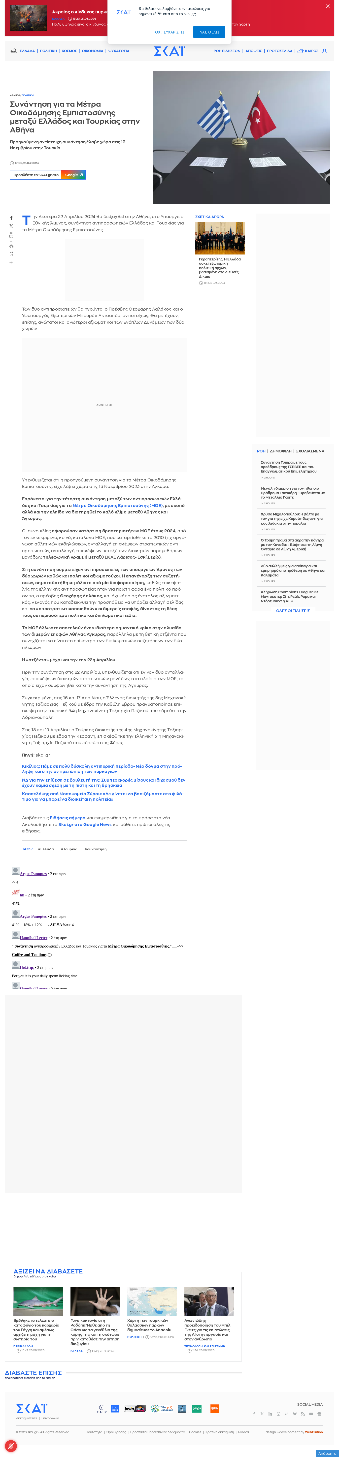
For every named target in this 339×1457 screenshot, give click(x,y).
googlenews (319, 1413)
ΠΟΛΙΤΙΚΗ (48, 51)
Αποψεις (253, 51)
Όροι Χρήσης (116, 1432)
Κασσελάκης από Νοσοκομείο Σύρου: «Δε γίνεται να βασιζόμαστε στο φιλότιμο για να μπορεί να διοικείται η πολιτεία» (103, 796)
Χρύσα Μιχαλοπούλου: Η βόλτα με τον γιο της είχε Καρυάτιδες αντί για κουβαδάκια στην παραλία (292, 518)
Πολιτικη (28, 95)
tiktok (286, 1413)
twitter (11, 226)
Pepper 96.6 (181, 1408)
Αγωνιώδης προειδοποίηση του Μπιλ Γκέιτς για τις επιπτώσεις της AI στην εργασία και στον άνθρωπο (207, 1330)
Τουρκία (70, 849)
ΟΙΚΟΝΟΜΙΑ (92, 51)
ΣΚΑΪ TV (102, 1408)
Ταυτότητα (94, 1432)
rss (303, 1413)
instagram (278, 1413)
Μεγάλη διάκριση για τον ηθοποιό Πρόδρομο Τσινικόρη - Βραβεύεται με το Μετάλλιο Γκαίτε (293, 493)
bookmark (11, 253)
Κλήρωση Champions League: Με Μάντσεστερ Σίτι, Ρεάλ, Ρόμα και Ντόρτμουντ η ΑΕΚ (289, 596)
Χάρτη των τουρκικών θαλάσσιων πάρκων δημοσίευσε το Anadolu (149, 1325)
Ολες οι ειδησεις (293, 611)
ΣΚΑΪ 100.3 (115, 1408)
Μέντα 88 (197, 1408)
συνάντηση (97, 849)
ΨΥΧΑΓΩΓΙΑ (119, 51)
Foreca (243, 1432)
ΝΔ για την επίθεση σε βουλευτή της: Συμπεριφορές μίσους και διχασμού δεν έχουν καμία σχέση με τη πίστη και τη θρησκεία (104, 783)
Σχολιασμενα (310, 451)
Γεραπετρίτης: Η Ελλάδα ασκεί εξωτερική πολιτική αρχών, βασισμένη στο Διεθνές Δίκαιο (220, 267)
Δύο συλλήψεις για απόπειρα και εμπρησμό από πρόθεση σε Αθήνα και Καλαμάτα (293, 570)
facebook (11, 218)
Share (11, 262)
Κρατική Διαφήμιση (219, 1432)
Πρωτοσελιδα (280, 51)
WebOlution (314, 1432)
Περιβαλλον (23, 1346)
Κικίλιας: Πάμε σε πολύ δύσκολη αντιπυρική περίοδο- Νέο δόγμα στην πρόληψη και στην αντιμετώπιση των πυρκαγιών (102, 769)
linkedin (270, 1413)
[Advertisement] (125, 1232)
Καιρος (311, 51)
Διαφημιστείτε (26, 1418)
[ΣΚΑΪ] (169, 51)
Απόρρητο (327, 1453)
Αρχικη (15, 95)
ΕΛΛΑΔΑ (27, 51)
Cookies (195, 1432)
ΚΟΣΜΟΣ (69, 51)
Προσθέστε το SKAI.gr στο (46, 175)
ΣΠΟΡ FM (135, 1408)
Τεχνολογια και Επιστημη (204, 1346)
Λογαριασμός (324, 51)
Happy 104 (214, 1408)
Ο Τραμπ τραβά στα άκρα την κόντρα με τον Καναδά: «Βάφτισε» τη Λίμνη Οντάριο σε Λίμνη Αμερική (292, 544)
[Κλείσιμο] (328, 6)
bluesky (294, 1413)
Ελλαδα (58, 18)
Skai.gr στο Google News (85, 825)
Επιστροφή (327, 1440)
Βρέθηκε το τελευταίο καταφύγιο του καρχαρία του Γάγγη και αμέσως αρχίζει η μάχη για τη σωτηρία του (36, 1330)
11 (11, 242)
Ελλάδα (47, 849)
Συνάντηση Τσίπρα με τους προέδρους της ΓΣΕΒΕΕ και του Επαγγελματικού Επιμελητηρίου (289, 467)
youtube (311, 1413)
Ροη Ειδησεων (227, 51)
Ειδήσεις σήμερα (68, 818)
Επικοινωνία (50, 1418)
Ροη (261, 451)
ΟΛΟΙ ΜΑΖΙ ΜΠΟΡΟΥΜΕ (158, 1411)
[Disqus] (123, 927)
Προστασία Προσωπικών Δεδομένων (157, 1432)
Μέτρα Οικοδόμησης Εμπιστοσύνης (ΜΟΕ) (117, 506)
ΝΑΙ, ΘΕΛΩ (209, 32)
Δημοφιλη (281, 451)
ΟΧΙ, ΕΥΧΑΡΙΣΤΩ (169, 32)
